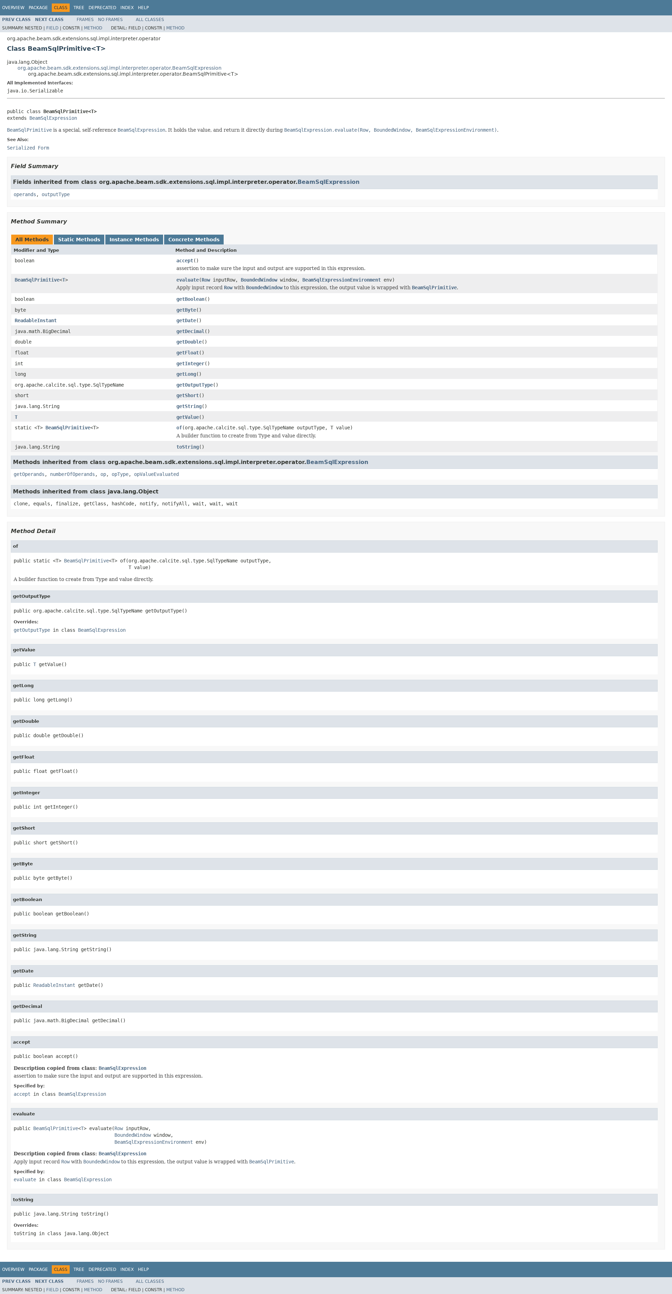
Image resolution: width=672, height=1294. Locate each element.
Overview (13, 7)
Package (38, 7)
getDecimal (190, 331)
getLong (186, 374)
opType (120, 474)
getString (189, 406)
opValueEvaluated (156, 474)
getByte (186, 310)
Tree (79, 7)
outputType (56, 194)
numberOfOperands (72, 474)
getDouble (189, 342)
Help (143, 7)
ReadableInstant (36, 320)
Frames (85, 19)
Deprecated (102, 7)
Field (52, 28)
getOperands (29, 474)
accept (184, 260)
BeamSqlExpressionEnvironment (341, 280)
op (103, 474)
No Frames (110, 19)
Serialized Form (28, 148)
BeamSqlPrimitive (37, 280)
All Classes (150, 19)
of (179, 427)
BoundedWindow (259, 280)
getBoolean (190, 299)
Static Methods (79, 239)
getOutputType (194, 385)
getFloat (187, 352)
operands (25, 194)
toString (187, 447)
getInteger (190, 363)
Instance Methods (134, 239)
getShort (187, 395)
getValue (187, 417)
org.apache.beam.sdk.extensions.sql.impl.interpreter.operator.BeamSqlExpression (120, 68)
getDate (186, 320)
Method (93, 28)
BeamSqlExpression (53, 118)
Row (206, 280)
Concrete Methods (193, 239)
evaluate (187, 280)
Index (127, 7)
